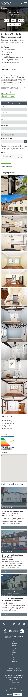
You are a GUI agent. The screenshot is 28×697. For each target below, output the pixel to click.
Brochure (21, 20)
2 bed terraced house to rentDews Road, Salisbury (12, 512)
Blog (14, 659)
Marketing (14, 650)
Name (2, 106)
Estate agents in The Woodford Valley (14, 675)
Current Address (5, 125)
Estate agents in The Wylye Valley (14, 677)
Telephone (3, 113)
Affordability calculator (14, 24)
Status (2, 132)
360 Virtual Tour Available (9, 69)
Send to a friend (19, 42)
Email (2, 119)
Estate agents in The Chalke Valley (14, 670)
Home (14, 641)
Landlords (14, 652)
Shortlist (4, 44)
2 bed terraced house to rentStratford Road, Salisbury (12, 600)
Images (6, 20)
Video (13, 20)
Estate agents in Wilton (14, 682)
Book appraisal (13, 643)
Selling (14, 648)
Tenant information (9, 419)
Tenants (14, 655)
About (14, 657)
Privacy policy (10, 149)
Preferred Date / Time (6, 138)
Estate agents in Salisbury (14, 668)
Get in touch (14, 661)
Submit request (6, 162)
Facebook (12, 42)
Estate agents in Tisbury (14, 679)
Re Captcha (3, 152)
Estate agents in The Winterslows (14, 673)
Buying (14, 645)
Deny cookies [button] (9, 694)
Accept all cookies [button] (17, 694)
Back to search (5, 8)
